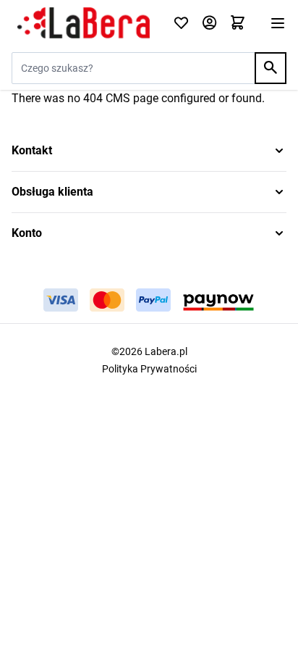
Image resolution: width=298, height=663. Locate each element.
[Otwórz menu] (277, 23)
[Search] (270, 68)
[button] (149, 150)
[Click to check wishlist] (181, 23)
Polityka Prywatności (149, 369)
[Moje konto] (209, 23)
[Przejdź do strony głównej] (83, 23)
